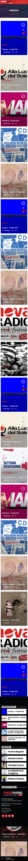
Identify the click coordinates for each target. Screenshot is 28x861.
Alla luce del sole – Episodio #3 (11, 85)
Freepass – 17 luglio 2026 (10, 406)
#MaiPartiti (5, 116)
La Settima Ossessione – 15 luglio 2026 (14, 477)
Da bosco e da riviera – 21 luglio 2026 (13, 299)
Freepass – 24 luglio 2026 (10, 228)
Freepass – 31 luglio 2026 (10, 49)
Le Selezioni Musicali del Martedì (10, 150)
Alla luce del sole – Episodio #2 (11, 442)
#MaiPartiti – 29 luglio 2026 (10, 121)
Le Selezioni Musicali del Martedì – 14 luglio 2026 (13, 548)
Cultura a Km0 (6, 330)
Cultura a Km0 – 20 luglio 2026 (11, 335)
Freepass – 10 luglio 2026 (10, 691)
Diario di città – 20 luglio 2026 (11, 370)
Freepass (5, 45)
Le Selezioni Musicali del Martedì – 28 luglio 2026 (13, 155)
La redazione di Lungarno (15, 772)
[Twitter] (9, 815)
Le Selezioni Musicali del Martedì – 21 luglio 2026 (13, 262)
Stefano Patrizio (16, 778)
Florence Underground (8, 829)
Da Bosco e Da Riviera (8, 187)
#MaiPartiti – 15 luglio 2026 (10, 513)
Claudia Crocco (16, 765)
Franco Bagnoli (15, 751)
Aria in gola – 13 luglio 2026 (10, 620)
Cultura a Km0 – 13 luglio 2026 (11, 656)
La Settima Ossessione (8, 473)
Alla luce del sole (7, 80)
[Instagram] (3, 815)
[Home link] (6, 2)
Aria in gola (5, 615)
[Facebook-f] (6, 815)
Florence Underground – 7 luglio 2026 (13, 834)
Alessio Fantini (15, 758)
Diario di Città (6, 366)
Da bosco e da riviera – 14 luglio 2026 (13, 584)
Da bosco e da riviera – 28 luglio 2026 (13, 192)
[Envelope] (12, 815)
